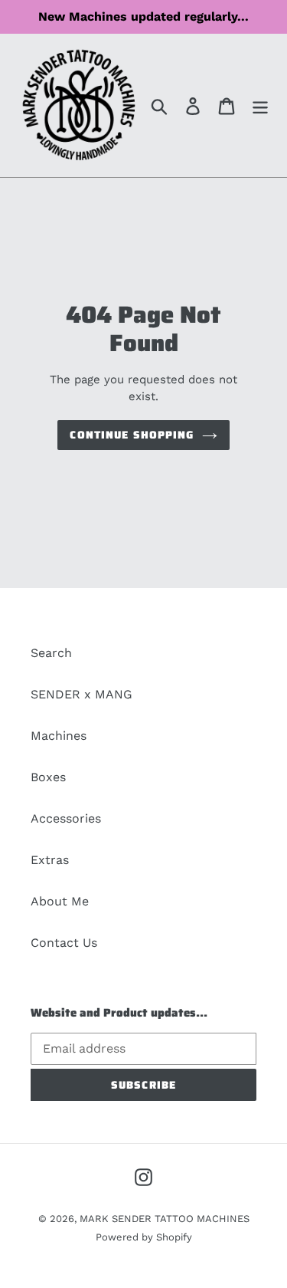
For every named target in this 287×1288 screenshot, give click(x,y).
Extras (50, 860)
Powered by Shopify (144, 1237)
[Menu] (260, 105)
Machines (58, 735)
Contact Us (64, 942)
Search (51, 653)
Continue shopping (132, 434)
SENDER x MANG (81, 694)
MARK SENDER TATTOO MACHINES (164, 1218)
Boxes (48, 777)
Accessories (66, 818)
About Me (60, 901)
